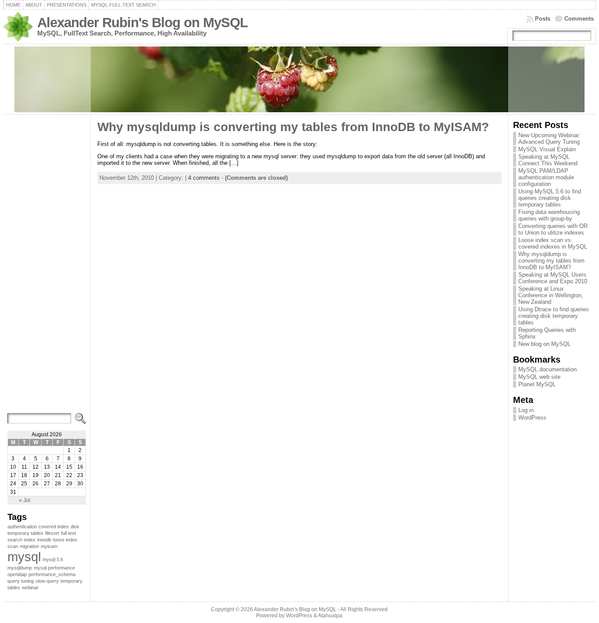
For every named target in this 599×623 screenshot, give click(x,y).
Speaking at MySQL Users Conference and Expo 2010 (552, 278)
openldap (17, 574)
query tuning (20, 581)
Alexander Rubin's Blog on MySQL (142, 22)
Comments (579, 18)
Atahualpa (330, 615)
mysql (24, 556)
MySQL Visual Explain (547, 149)
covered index (54, 526)
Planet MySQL (537, 384)
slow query (47, 581)
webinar (30, 587)
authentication (22, 526)
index (30, 539)
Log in (526, 410)
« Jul (24, 500)
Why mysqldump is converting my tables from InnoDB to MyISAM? (293, 127)
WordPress (532, 417)
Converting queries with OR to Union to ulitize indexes (553, 229)
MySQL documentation (547, 369)
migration (29, 546)
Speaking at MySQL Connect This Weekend (548, 160)
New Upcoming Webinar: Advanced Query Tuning (549, 138)
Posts (542, 18)
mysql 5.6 (53, 559)
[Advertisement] (46, 268)
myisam (49, 546)
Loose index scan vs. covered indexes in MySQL (552, 243)
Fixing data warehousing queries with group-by (549, 215)
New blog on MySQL (544, 344)
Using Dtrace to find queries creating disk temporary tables (553, 316)
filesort (52, 533)
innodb (44, 539)
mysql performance (54, 567)
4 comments (204, 177)
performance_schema (52, 574)
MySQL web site (539, 377)
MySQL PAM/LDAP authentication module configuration (546, 177)
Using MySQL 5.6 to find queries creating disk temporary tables (549, 198)
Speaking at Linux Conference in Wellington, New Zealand (550, 295)
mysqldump (19, 567)
